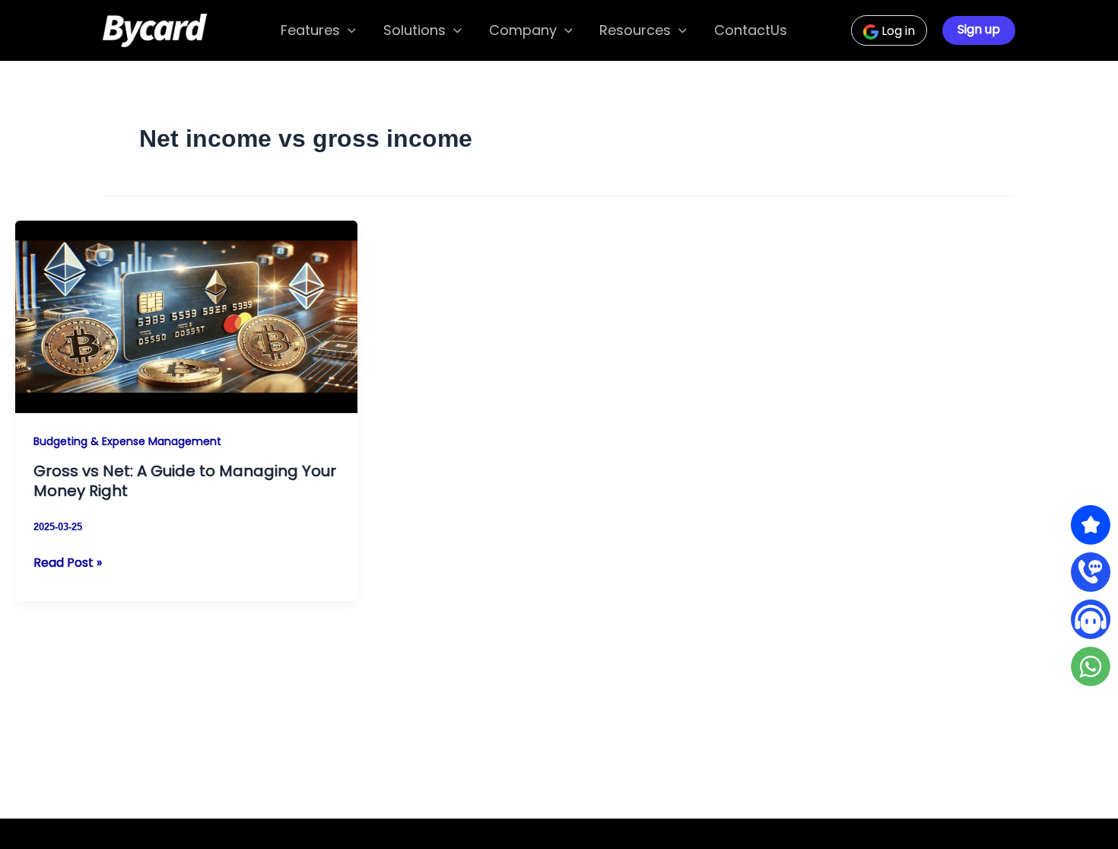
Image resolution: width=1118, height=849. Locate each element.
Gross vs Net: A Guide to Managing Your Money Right (184, 480)
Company (523, 30)
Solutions (414, 30)
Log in (896, 31)
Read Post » (67, 563)
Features (310, 30)
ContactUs (750, 30)
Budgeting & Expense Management (127, 441)
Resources (635, 30)
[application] (348, 31)
